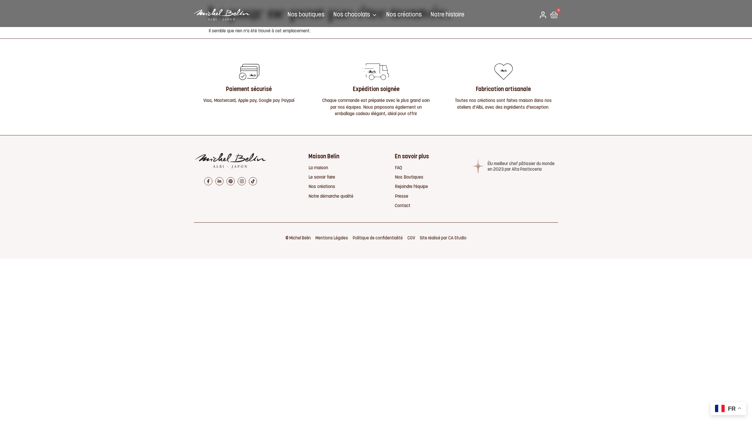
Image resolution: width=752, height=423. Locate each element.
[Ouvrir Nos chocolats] (374, 15)
